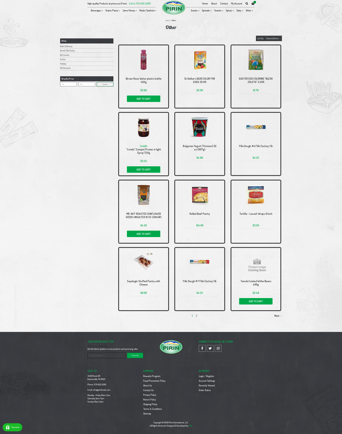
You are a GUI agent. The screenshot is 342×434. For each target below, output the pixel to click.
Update (105, 84)
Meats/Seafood (146, 10)
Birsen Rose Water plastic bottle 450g (143, 80)
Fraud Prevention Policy (154, 380)
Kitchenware (65, 67)
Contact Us (148, 390)
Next (277, 315)
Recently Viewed (207, 385)
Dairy (239, 10)
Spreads (206, 10)
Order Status (205, 390)
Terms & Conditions (152, 408)
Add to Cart (144, 98)
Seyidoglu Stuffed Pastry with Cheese (143, 282)
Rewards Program (151, 376)
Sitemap (147, 413)
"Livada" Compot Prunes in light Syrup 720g (143, 151)
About (214, 3)
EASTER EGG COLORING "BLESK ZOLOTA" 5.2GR (256, 80)
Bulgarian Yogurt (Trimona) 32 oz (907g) (199, 147)
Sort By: (260, 38)
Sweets (217, 10)
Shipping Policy (150, 404)
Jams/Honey (128, 10)
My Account (236, 3)
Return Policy (149, 399)
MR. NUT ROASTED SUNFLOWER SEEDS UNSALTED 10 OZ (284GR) (143, 215)
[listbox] (273, 38)
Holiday (63, 63)
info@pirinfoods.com (101, 390)
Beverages (96, 10)
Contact (224, 3)
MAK (190, 425)
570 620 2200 (100, 384)
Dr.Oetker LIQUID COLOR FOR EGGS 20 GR (199, 80)
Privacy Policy (149, 394)
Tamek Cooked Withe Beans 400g (255, 282)
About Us (147, 385)
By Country (64, 55)
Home (205, 3)
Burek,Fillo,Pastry (67, 50)
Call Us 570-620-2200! (140, 3)
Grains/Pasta (112, 10)
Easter (63, 59)
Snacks (194, 10)
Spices (229, 10)
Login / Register (206, 376)
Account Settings (207, 380)
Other (248, 10)
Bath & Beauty (66, 46)
